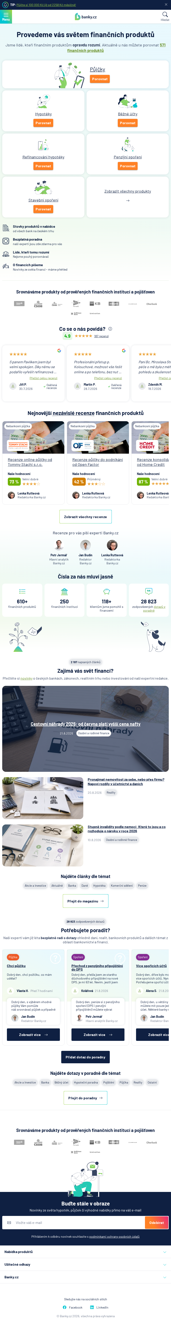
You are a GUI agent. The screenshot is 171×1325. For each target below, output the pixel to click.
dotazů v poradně (154, 608)
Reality (138, 1082)
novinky (26, 678)
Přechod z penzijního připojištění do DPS (97, 967)
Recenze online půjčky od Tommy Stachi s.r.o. (30, 462)
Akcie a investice (35, 885)
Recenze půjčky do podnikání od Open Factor (97, 462)
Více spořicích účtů (151, 966)
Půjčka (124, 1082)
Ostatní (152, 1082)
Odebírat (156, 1222)
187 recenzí (101, 336)
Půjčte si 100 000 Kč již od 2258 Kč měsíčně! (46, 5)
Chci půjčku (16, 966)
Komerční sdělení (122, 885)
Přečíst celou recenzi (43, 378)
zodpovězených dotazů (85, 921)
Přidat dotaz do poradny (86, 1057)
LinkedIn (102, 1307)
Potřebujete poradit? (85, 930)
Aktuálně (57, 885)
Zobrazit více (30, 1034)
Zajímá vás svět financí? (85, 670)
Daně (84, 885)
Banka (72, 885)
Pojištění (108, 1082)
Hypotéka (99, 885)
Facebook (75, 1307)
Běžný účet (62, 1082)
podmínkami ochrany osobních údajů (114, 1236)
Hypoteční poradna (86, 1082)
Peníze (142, 885)
